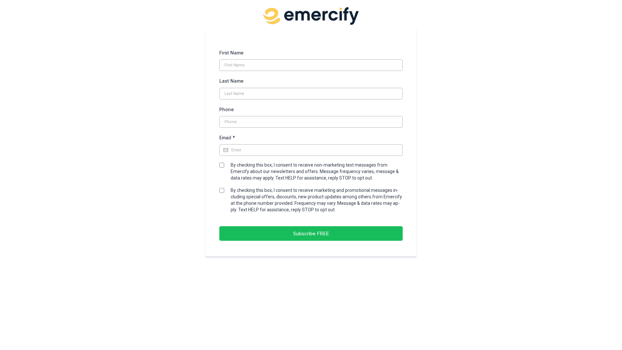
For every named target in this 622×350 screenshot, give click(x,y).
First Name (231, 52)
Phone (226, 109)
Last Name (231, 81)
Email (227, 137)
